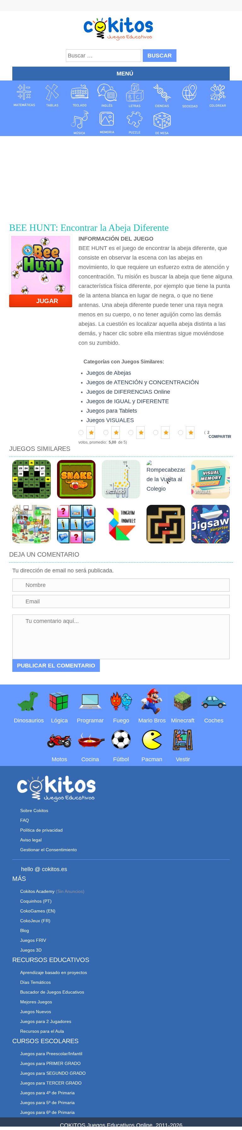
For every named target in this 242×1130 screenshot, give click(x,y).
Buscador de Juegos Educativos (52, 992)
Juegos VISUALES (110, 420)
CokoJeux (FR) (35, 920)
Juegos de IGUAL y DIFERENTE (127, 401)
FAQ (24, 820)
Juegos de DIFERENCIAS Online (128, 392)
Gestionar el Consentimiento (48, 849)
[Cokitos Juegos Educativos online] (121, 28)
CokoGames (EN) (37, 910)
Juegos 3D (31, 950)
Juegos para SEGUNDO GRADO (53, 1073)
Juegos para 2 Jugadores (45, 1021)
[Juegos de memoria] (107, 122)
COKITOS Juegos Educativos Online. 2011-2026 (121, 1125)
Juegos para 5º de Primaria (47, 1102)
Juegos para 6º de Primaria (47, 1112)
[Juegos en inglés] (107, 95)
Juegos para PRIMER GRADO (50, 1063)
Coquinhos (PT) (36, 901)
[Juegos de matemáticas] (24, 95)
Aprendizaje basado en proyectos (53, 972)
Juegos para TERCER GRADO (51, 1082)
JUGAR (43, 300)
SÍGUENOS (121, 6)
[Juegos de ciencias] (162, 95)
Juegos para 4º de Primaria (47, 1092)
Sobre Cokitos (34, 810)
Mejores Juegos (36, 1001)
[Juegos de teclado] (80, 95)
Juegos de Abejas (108, 373)
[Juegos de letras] (135, 95)
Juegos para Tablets (111, 411)
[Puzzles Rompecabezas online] (135, 122)
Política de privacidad (41, 830)
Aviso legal (31, 839)
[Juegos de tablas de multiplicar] (52, 95)
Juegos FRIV (33, 940)
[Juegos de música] (80, 122)
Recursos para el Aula (42, 1031)
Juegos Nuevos (35, 1011)
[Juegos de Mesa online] (162, 122)
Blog (24, 930)
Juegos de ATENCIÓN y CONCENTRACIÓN (142, 382)
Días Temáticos (35, 982)
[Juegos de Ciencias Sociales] (190, 95)
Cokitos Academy (37, 891)
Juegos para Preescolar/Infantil (51, 1053)
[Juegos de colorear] (218, 95)
